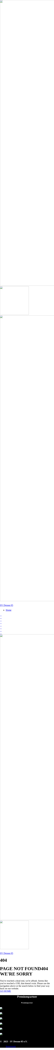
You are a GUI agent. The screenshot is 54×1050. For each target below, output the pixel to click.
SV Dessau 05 (6, 605)
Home (8, 610)
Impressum (11, 1046)
